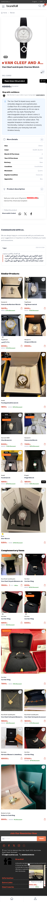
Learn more (40, 95)
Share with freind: (9, 213)
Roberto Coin (5, 813)
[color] (26, 300)
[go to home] (12, 899)
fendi (3, 400)
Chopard (27, 339)
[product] (37, 873)
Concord (4, 302)
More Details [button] (12, 139)
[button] (3, 6)
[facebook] (9, 845)
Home (5, 13)
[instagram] (19, 845)
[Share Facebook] (31, 214)
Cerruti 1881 (5, 438)
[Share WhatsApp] (20, 214)
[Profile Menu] (35, 899)
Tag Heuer (27, 302)
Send (41, 839)
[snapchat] (24, 845)
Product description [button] (16, 189)
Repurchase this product (15, 81)
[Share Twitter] (25, 214)
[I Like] (20, 279)
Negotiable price (30, 316)
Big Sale (28, 281)
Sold (43, 481)
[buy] (29, 882)
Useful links (5, 2)
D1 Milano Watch (38, 882)
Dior (2, 536)
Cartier (27, 579)
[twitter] (14, 845)
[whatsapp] (4, 845)
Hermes (3, 752)
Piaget (26, 475)
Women (12, 13)
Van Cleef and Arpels (8, 579)
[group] (23, 38)
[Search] (39, 6)
